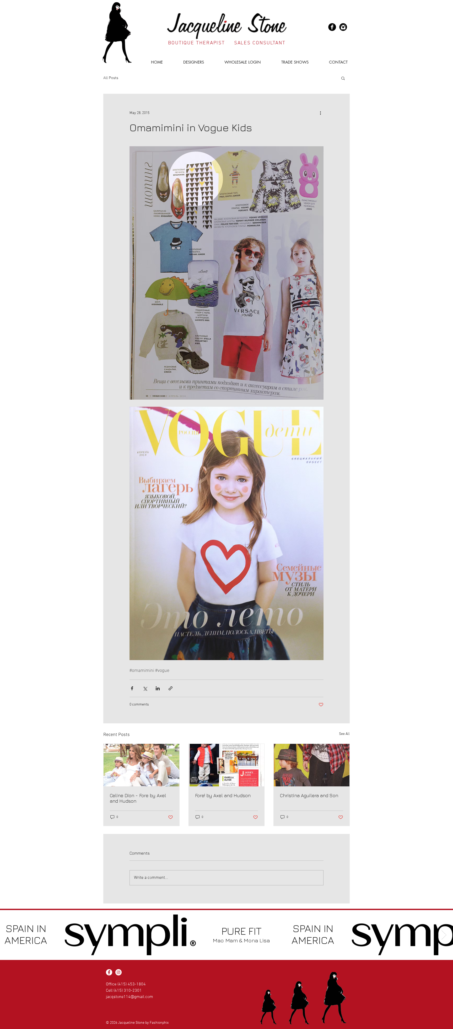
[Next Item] (444, 935)
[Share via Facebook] (132, 688)
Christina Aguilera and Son (309, 795)
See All (344, 734)
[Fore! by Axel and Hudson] (227, 765)
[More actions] (320, 113)
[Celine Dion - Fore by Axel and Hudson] (141, 765)
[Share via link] (170, 688)
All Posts (110, 78)
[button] (187, 62)
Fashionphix (159, 1023)
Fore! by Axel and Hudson (223, 795)
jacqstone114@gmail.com (129, 997)
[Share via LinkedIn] (157, 688)
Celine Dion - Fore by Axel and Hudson (138, 798)
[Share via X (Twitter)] (144, 688)
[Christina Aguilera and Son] (311, 765)
